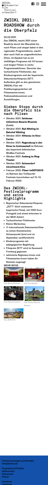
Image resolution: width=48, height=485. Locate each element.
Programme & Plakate (13, 468)
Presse (5, 476)
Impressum (7, 474)
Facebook (7, 481)
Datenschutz (8, 471)
